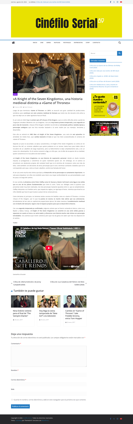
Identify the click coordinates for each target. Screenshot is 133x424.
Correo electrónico (18, 380)
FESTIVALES (67, 42)
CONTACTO (96, 42)
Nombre (14, 370)
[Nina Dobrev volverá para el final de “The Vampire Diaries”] (22, 297)
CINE (41, 42)
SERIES (48, 42)
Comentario (16, 344)
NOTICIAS (57, 42)
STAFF (88, 42)
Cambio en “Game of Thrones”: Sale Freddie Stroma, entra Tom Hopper (74, 314)
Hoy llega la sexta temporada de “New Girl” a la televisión (48, 313)
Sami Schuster (28, 107)
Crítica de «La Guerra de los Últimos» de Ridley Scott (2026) (55, 2)
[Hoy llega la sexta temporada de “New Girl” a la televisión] (48, 297)
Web (12, 389)
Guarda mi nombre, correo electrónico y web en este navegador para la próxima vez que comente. (50, 400)
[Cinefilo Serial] (13, 42)
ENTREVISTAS (78, 42)
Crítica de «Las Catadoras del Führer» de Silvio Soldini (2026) (67, 283)
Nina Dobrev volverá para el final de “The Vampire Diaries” (22, 313)
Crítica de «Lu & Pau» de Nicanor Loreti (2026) (104, 81)
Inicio (35, 42)
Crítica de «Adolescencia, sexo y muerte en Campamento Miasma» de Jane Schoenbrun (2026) (104, 87)
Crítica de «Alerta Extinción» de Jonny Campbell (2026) (27, 283)
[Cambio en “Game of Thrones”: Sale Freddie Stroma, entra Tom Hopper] (75, 297)
